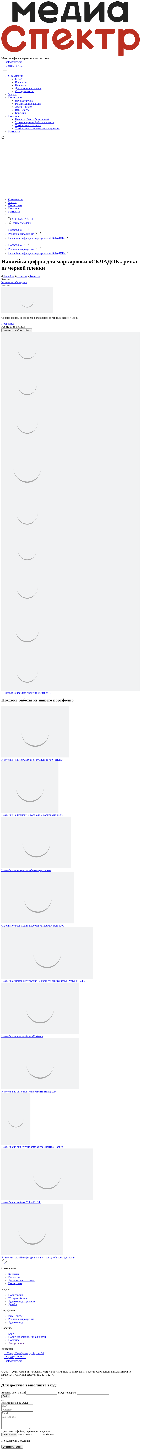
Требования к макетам (28, 125)
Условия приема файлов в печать (34, 122)
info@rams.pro (13, 61)
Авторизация (16, 1343)
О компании (15, 75)
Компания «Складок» (14, 282)
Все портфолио (24, 100)
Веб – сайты (22, 109)
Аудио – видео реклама (21, 1301)
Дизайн (12, 1304)
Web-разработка (17, 1298)
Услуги (12, 94)
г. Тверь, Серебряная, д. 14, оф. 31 (24, 1353)
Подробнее (7, 323)
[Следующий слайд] (5, 1262)
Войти (6, 1396)
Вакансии (21, 82)
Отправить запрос (12, 1447)
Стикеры (22, 276)
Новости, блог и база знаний (32, 119)
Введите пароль (67, 1392)
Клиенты (20, 85)
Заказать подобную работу (17, 330)
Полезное (13, 116)
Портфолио (15, 97)
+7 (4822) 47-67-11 (15, 65)
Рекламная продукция (28, 103)
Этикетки (34, 276)
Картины (20, 112)
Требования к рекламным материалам (37, 128)
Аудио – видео (23, 106)
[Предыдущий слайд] (2, 1262)
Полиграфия (15, 1294)
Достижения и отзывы (28, 88)
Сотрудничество (24, 91)
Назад (6, 692)
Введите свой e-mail (13, 1392)
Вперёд (46, 692)
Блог (11, 1333)
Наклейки (8, 276)
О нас (18, 78)
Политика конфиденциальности (27, 1336)
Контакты (14, 131)
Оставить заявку (21, 222)
